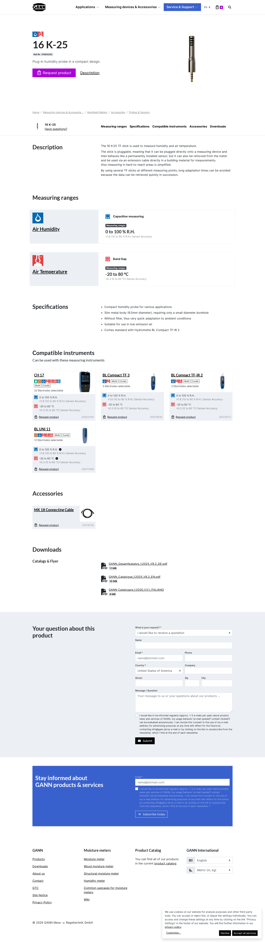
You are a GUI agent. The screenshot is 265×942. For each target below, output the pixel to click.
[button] (60, 449)
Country (140, 665)
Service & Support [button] (180, 7)
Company (190, 665)
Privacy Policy (42, 902)
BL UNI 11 (42, 429)
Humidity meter (94, 881)
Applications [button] (85, 7)
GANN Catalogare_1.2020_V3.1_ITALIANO (136, 590)
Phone (188, 652)
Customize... (173, 932)
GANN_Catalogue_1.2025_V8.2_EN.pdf (134, 577)
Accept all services (245, 933)
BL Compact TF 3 (116, 375)
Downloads (218, 126)
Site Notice (40, 895)
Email (139, 652)
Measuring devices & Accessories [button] (131, 7)
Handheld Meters (97, 112)
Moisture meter (94, 859)
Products (38, 859)
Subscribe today (154, 814)
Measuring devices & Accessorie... (63, 112)
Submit (147, 741)
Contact (37, 881)
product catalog (165, 863)
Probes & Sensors (139, 112)
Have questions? (56, 129)
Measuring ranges (114, 126)
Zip (186, 678)
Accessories (118, 112)
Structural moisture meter (101, 873)
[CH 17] (84, 381)
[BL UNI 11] (84, 435)
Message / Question (146, 690)
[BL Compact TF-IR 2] (221, 381)
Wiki (87, 899)
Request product (57, 73)
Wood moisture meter (98, 866)
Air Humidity (46, 229)
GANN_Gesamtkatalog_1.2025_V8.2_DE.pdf (138, 564)
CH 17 (39, 375)
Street (138, 678)
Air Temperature (49, 271)
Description (90, 73)
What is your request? (148, 627)
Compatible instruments (169, 126)
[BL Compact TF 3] (153, 381)
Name (138, 640)
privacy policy (173, 926)
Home (35, 112)
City (203, 678)
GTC (35, 888)
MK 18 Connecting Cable (54, 510)
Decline (225, 933)
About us (38, 873)
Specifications (139, 126)
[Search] (230, 7)
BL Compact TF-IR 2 (187, 375)
